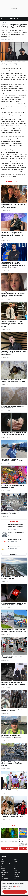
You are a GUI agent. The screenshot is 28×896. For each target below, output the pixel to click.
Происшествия (4, 878)
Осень (2, 876)
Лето (15, 868)
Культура (3, 868)
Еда (15, 863)
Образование (17, 872)
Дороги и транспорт (5, 863)
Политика (16, 876)
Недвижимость (4, 872)
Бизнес (16, 859)
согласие (16, 886)
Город (15, 861)
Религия (16, 880)
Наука (15, 870)
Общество (3, 874)
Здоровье (16, 864)
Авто (2, 859)
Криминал (3, 22)
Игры (14, 825)
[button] (14, 527)
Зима (2, 866)
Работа (15, 878)
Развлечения (4, 880)
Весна (2, 861)
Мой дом (3, 870)
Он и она (16, 874)
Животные (3, 864)
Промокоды (14, 521)
